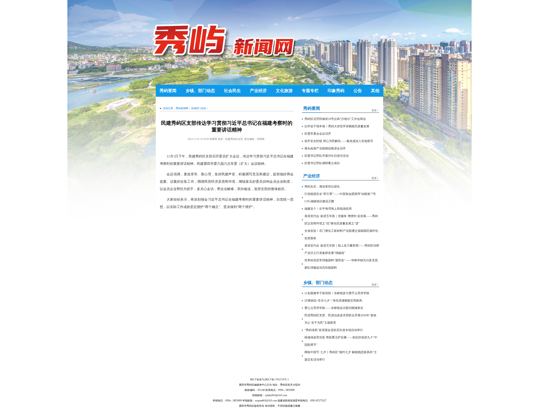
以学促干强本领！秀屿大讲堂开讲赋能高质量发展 (336, 126)
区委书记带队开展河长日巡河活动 (326, 155)
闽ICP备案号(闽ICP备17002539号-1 (269, 379)
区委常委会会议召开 (317, 133)
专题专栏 (310, 90)
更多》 (375, 110)
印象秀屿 (336, 90)
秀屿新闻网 (182, 108)
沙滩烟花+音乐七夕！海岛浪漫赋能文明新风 (333, 300)
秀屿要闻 (168, 90)
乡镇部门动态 (198, 108)
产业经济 (258, 90)
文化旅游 (284, 90)
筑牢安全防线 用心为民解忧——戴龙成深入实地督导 (338, 141)
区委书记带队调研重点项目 (322, 163)
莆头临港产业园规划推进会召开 (325, 148)
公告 (358, 90)
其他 (375, 90)
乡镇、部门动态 (200, 90)
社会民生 (232, 90)
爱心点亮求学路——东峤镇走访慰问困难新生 (333, 308)
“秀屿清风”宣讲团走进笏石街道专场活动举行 (333, 330)
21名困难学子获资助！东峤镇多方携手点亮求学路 (336, 293)
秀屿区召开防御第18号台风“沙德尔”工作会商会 (335, 119)
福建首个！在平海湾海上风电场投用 (328, 208)
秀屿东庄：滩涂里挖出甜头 (322, 186)
